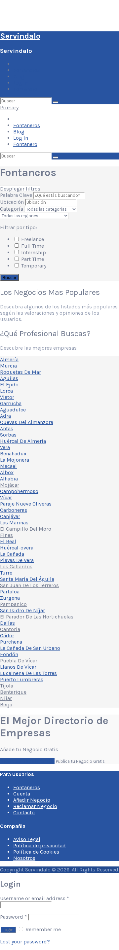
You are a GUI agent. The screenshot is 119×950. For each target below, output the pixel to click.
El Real (8, 541)
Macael (8, 466)
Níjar (6, 698)
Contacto (24, 812)
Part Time (32, 259)
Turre (6, 573)
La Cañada (12, 554)
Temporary (33, 266)
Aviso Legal (26, 839)
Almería (9, 359)
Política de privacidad (39, 845)
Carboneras (13, 510)
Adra (5, 416)
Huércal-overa (16, 548)
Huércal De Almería (23, 441)
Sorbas (8, 435)
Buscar (9, 277)
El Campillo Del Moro (25, 529)
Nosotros (24, 858)
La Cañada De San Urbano (30, 648)
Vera (5, 447)
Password (13, 917)
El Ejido (9, 384)
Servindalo (20, 36)
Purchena (11, 642)
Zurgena (10, 598)
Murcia (8, 366)
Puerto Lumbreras (21, 679)
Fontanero (25, 89)
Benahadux (13, 453)
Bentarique (13, 692)
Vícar (6, 497)
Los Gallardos (16, 566)
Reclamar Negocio (35, 806)
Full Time (32, 246)
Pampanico (13, 604)
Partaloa (10, 591)
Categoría (11, 209)
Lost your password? (25, 941)
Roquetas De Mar (20, 372)
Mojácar (9, 485)
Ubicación (12, 202)
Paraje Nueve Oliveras (26, 504)
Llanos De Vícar (18, 667)
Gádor (7, 635)
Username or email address (34, 898)
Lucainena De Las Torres (28, 673)
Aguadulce (13, 409)
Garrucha (10, 403)
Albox (7, 472)
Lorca (6, 391)
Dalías (7, 623)
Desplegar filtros (20, 189)
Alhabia (9, 478)
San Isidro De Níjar (22, 610)
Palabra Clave (16, 195)
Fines (6, 535)
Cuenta (21, 794)
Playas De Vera (17, 560)
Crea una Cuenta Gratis (27, 761)
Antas (6, 428)
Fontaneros (26, 70)
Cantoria (10, 629)
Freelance (32, 239)
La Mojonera (14, 460)
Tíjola (6, 686)
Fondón (9, 654)
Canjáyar (10, 516)
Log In (20, 83)
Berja (6, 704)
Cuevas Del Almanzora (26, 422)
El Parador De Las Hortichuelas (36, 617)
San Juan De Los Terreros (29, 585)
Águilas (9, 378)
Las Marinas (14, 522)
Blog (18, 76)
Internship (33, 252)
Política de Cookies (36, 852)
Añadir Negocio (31, 800)
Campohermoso (19, 491)
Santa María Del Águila (27, 579)
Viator (7, 397)
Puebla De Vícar (18, 660)
